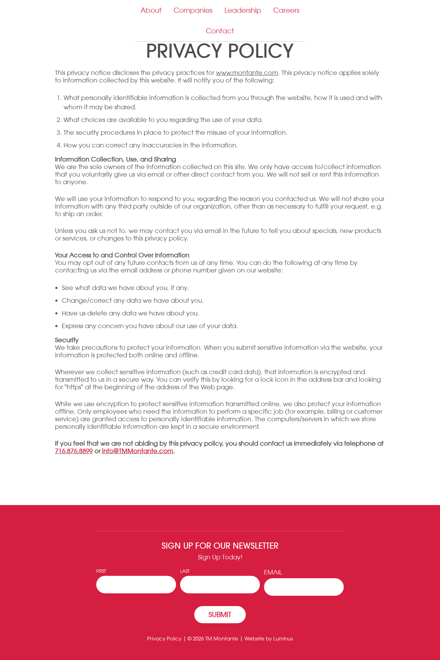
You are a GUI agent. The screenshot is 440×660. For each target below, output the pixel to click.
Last (185, 571)
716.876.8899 (74, 451)
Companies (193, 10)
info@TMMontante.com (137, 451)
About (151, 10)
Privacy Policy (164, 638)
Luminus (283, 638)
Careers (286, 10)
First (101, 571)
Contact (220, 30)
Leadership (242, 10)
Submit (220, 614)
